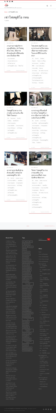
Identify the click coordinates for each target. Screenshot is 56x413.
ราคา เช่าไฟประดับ (43, 261)
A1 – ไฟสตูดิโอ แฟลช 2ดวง (43, 266)
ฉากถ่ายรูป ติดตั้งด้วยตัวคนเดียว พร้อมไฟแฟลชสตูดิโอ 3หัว (15, 172)
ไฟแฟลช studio (27, 347)
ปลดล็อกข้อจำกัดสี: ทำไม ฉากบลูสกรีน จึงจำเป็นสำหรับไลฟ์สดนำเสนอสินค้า (11, 277)
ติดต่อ (40, 389)
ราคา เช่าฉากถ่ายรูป (44, 259)
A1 (23, 241)
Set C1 (31, 246)
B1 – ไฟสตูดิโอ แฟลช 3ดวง (45, 270)
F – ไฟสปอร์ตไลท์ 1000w (44, 302)
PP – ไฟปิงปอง (43, 350)
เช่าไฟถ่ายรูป (26, 305)
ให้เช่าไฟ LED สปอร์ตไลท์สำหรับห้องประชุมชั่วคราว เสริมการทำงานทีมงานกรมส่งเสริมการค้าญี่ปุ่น (11, 396)
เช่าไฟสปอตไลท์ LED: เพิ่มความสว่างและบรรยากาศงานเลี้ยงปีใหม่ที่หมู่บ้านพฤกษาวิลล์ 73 (11, 269)
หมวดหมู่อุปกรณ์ (43, 355)
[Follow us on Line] (9, 1)
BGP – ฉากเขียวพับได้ (45, 346)
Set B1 (25, 246)
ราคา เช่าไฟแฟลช (43, 254)
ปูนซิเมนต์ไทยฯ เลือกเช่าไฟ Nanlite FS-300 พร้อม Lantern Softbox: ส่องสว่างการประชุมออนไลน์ (11, 260)
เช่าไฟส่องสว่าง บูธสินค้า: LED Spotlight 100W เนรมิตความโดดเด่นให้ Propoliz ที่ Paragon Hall (11, 387)
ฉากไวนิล (25, 257)
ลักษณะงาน (42, 381)
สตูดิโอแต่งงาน (27, 278)
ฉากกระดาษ (26, 254)
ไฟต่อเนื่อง (26, 327)
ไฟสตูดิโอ (25, 336)
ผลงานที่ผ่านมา (43, 379)
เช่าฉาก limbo (27, 289)
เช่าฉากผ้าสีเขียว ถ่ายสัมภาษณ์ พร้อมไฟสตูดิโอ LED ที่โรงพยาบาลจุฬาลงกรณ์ (11, 355)
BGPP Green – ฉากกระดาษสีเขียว (44, 334)
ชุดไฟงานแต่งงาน (28, 262)
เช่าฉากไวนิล (26, 292)
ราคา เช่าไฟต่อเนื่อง (43, 256)
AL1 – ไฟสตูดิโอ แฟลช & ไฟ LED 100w (44, 291)
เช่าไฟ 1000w (26, 294)
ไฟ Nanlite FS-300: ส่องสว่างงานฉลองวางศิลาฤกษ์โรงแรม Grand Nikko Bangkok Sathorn (11, 348)
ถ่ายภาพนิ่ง (26, 265)
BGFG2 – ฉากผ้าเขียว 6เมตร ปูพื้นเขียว (45, 342)
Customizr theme (22, 410)
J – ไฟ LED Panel (44, 310)
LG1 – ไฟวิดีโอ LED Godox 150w (44, 318)
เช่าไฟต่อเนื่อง (27, 302)
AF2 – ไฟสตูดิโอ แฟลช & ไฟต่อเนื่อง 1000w (44, 285)
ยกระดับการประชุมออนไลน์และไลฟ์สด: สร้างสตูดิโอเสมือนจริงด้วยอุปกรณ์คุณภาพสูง (11, 325)
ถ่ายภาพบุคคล (27, 267)
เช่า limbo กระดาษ (27, 284)
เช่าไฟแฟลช (26, 315)
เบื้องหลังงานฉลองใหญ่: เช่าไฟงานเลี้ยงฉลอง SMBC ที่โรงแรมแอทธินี (11, 252)
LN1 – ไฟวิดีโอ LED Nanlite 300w (44, 322)
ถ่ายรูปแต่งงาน (27, 275)
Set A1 (28, 244)
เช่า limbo (25, 280)
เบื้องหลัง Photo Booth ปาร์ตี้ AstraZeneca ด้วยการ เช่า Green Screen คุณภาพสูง (11, 318)
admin (9, 70)
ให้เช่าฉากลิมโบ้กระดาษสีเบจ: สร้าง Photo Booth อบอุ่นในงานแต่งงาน (11, 301)
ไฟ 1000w (25, 322)
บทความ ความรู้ (44, 384)
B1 (27, 241)
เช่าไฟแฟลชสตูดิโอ (27, 319)
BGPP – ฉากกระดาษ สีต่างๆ (45, 326)
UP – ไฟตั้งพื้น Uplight (45, 353)
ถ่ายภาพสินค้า (27, 270)
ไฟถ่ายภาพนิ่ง (26, 333)
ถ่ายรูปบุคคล (26, 273)
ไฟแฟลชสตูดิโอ (27, 350)
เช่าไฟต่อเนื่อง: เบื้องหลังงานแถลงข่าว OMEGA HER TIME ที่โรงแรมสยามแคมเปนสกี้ (11, 285)
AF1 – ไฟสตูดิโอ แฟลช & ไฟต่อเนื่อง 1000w (44, 279)
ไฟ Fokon (25, 324)
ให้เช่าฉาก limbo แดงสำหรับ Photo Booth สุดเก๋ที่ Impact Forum (11, 332)
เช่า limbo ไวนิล (27, 287)
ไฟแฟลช (25, 345)
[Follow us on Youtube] (12, 1)
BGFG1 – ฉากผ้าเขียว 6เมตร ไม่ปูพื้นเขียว (45, 338)
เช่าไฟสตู (25, 308)
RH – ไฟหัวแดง (43, 305)
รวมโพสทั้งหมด (43, 386)
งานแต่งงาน (26, 252)
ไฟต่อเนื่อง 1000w (28, 330)
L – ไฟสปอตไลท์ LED (45, 314)
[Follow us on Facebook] (7, 1)
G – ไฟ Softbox (43, 307)
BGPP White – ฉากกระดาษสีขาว (44, 330)
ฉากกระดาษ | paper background (44, 370)
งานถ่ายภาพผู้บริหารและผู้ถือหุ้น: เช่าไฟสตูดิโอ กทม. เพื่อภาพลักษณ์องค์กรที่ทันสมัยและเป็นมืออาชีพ (15, 51)
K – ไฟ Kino (42, 312)
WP (9, 410)
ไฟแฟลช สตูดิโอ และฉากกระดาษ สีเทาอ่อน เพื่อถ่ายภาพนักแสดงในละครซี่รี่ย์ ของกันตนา (39, 51)
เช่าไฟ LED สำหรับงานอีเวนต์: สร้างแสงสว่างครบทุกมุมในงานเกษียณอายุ (11, 363)
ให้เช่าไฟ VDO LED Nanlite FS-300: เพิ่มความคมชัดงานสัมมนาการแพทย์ (11, 378)
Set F (24, 249)
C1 (31, 241)
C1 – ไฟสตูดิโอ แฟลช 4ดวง (45, 274)
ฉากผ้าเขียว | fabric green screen (44, 366)
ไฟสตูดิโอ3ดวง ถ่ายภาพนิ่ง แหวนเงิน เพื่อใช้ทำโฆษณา (15, 113)
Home (5, 12)
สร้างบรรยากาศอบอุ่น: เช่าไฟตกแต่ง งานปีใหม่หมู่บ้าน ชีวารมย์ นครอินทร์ (11, 370)
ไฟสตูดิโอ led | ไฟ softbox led (44, 358)
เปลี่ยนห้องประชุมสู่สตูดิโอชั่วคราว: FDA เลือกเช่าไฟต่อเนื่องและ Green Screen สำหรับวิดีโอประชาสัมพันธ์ (11, 310)
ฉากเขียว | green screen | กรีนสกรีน (44, 362)
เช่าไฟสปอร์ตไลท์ (27, 313)
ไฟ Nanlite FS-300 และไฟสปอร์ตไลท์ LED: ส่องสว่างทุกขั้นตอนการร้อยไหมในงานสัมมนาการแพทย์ (11, 340)
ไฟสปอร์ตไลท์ (26, 338)
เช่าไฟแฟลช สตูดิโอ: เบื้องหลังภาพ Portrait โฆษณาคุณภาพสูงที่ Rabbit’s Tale (11, 294)
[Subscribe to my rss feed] (5, 1)
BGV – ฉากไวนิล (44, 348)
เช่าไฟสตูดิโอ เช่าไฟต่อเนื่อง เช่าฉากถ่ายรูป (17, 408)
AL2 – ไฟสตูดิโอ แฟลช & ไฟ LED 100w (44, 297)
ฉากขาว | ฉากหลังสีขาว (44, 374)
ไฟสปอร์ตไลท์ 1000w (28, 342)
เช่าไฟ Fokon (26, 297)
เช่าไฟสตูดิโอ (26, 310)
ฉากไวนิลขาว (26, 259)
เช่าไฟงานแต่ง (27, 300)
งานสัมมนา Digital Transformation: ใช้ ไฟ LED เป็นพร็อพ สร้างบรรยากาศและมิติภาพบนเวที (11, 245)
